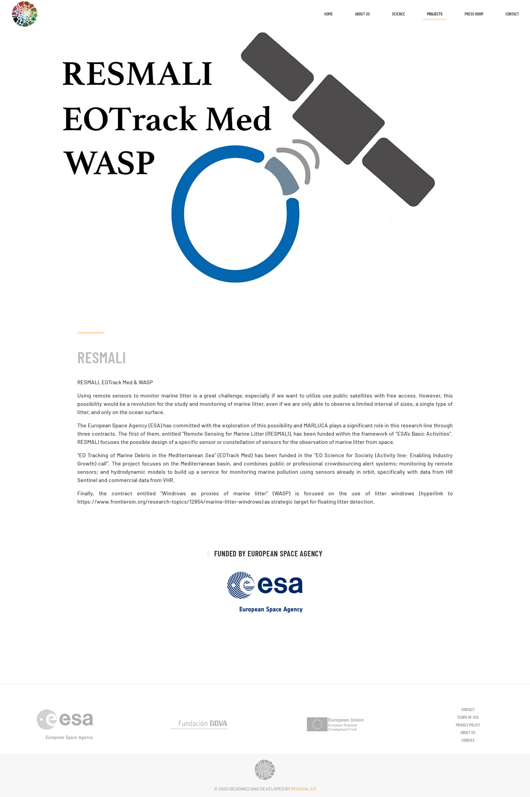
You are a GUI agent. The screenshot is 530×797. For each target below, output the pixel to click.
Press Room (474, 13)
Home (328, 13)
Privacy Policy (468, 724)
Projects (434, 13)
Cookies (468, 740)
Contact (512, 13)
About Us (362, 13)
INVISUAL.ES (303, 788)
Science (398, 13)
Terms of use (468, 717)
